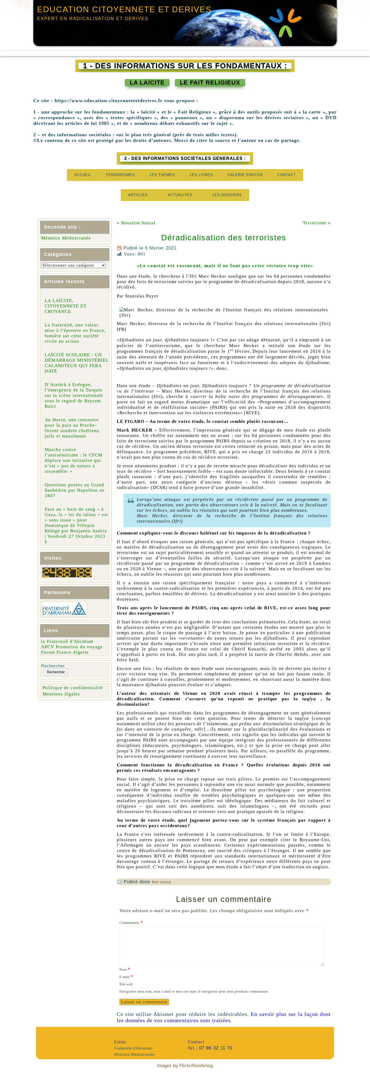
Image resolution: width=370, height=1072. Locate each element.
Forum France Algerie (65, 652)
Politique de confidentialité (73, 687)
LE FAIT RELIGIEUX (210, 82)
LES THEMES (162, 175)
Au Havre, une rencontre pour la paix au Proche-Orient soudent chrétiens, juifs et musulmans (72, 428)
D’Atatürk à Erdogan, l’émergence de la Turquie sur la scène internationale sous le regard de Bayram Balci (74, 395)
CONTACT (286, 175)
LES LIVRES (201, 175)
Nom (125, 969)
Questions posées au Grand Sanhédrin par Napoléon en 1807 (75, 490)
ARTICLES (138, 195)
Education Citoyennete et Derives (124, 9)
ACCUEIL (82, 175)
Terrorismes (120, 175)
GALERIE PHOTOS (245, 175)
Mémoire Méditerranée (66, 238)
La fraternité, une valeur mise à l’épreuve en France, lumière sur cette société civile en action (75, 333)
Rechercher (53, 665)
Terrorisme (314, 222)
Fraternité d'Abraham (133, 1048)
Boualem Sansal (138, 222)
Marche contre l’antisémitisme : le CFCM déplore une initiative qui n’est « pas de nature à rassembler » (73, 460)
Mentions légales (61, 694)
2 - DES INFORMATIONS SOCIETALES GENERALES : (185, 158)
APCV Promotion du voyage (72, 646)
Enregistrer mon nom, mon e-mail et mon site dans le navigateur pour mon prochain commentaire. (194, 991)
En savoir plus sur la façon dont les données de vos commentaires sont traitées (224, 1017)
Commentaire (131, 922)
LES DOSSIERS (227, 195)
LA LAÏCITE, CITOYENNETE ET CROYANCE (65, 306)
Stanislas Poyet (141, 296)
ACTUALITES (180, 195)
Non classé (161, 882)
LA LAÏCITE (147, 82)
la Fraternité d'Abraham (67, 641)
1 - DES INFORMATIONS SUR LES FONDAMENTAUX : (185, 65)
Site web (126, 984)
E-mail (126, 976)
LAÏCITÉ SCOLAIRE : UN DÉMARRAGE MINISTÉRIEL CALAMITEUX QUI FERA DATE (76, 363)
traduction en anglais (305, 866)
